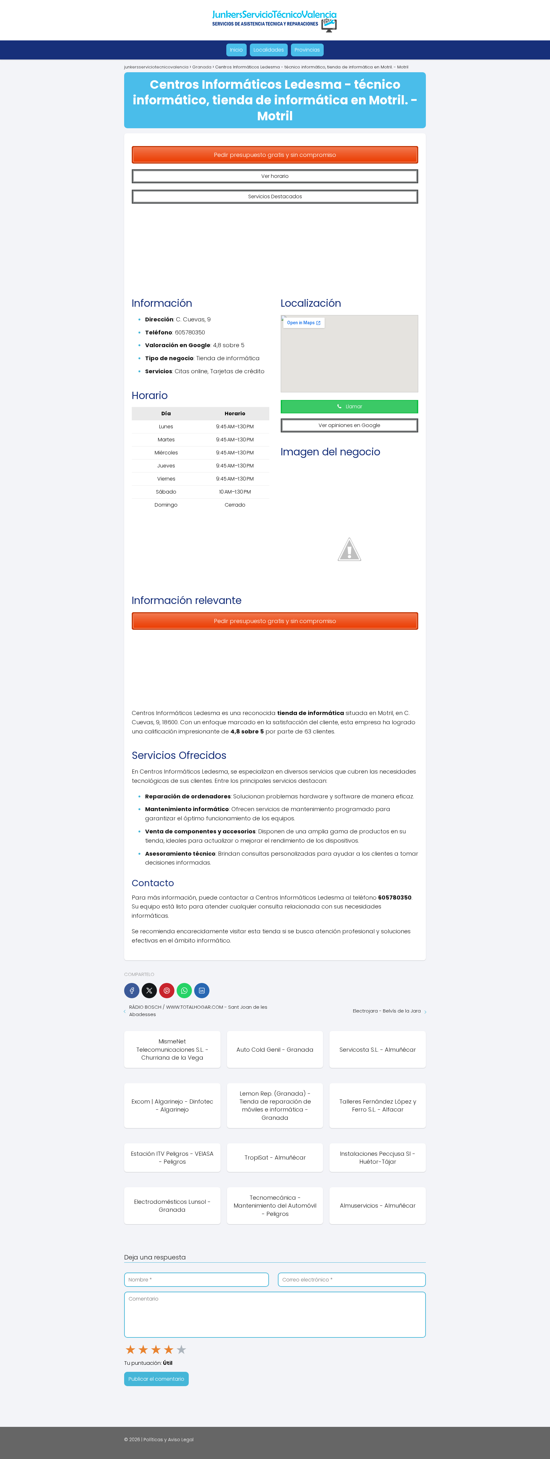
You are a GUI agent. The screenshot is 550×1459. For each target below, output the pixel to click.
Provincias (307, 49)
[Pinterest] (166, 990)
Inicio (236, 49)
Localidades (269, 49)
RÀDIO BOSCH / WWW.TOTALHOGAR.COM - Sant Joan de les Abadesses (198, 1011)
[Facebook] (131, 990)
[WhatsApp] (184, 990)
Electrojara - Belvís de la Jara (387, 1010)
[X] (149, 990)
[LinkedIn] (201, 990)
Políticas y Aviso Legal (169, 1439)
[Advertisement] (275, 245)
